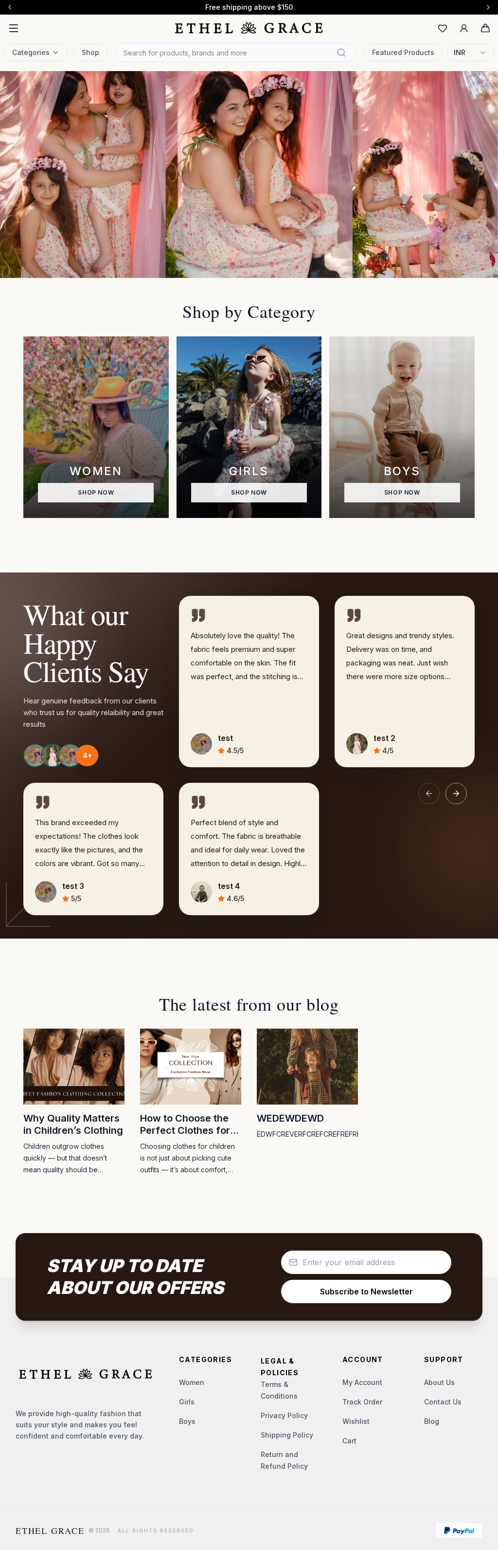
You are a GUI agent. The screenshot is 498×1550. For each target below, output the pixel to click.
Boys (187, 1421)
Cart (349, 1441)
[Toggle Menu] (13, 28)
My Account (362, 1382)
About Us (439, 1382)
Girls (187, 1402)
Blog (431, 1421)
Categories (31, 52)
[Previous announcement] (10, 7)
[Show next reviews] (456, 793)
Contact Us (443, 1402)
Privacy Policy (284, 1415)
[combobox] (470, 52)
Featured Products (403, 52)
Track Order (362, 1402)
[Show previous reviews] (429, 793)
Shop (90, 52)
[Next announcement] (488, 7)
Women (191, 1382)
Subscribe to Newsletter (366, 1291)
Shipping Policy (287, 1435)
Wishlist (356, 1421)
